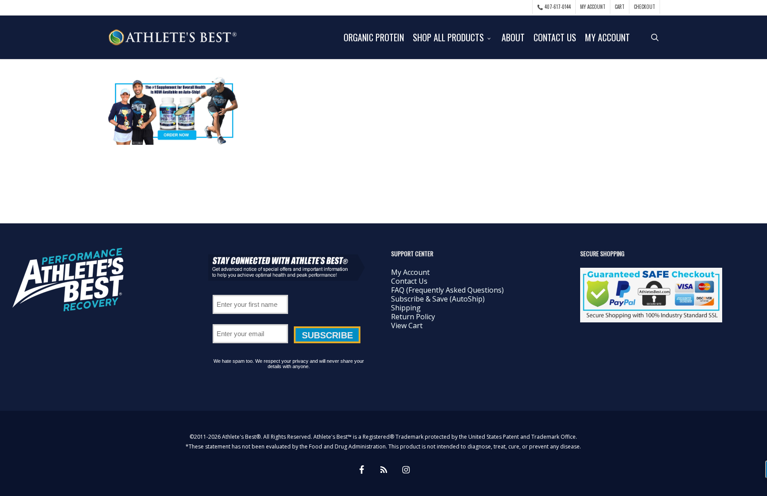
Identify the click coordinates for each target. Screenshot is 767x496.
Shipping (406, 308)
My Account (410, 272)
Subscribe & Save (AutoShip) (438, 299)
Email (250, 321)
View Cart (407, 325)
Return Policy (413, 316)
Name (250, 291)
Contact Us (409, 281)
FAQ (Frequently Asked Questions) (447, 290)
